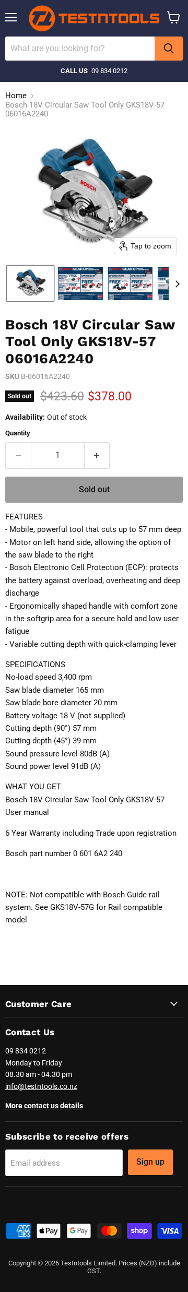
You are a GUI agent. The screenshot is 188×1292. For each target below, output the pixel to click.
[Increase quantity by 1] (97, 455)
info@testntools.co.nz (41, 1086)
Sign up (150, 1162)
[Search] (169, 49)
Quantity (17, 433)
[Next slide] (177, 283)
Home (16, 95)
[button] (30, 283)
